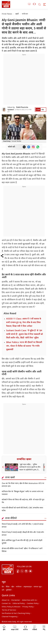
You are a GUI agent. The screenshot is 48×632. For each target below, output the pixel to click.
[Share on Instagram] (33, 146)
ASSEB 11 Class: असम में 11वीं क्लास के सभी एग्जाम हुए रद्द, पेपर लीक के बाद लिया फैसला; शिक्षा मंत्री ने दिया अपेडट (23, 322)
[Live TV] (29, 4)
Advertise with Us (29, 600)
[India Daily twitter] (24, 146)
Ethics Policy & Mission (11, 607)
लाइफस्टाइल (28, 587)
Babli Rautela (22, 107)
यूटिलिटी (8, 590)
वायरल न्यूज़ (37, 587)
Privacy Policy (28, 607)
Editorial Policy (19, 603)
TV (42, 110)
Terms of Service (9, 610)
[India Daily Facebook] (28, 146)
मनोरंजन (25, 14)
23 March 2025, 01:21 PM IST (19, 111)
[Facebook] (18, 571)
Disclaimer (15, 600)
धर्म (3, 590)
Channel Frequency (9, 617)
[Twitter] (22, 571)
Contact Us (6, 603)
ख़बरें (17, 14)
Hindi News (7, 14)
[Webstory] (34, 4)
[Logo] (7, 569)
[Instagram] (26, 571)
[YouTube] (30, 571)
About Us (5, 600)
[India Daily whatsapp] (37, 146)
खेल (12, 587)
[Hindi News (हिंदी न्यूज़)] (6, 4)
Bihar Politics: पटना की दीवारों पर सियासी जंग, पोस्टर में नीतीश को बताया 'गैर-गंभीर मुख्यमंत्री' (24, 346)
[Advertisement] (24, 80)
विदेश (7, 587)
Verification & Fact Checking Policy (16, 613)
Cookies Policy (33, 603)
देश (3, 587)
